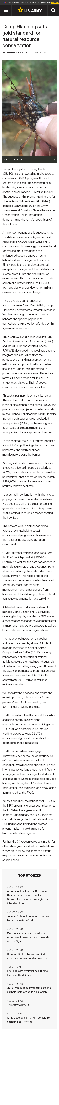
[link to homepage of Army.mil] (29, 10)
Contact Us (28, 1087)
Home (13, 1087)
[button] (2, 7)
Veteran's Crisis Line (39, 1095)
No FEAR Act (14, 1095)
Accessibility (34, 1091)
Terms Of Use (13, 1091)
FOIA (51, 1091)
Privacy (45, 1087)
